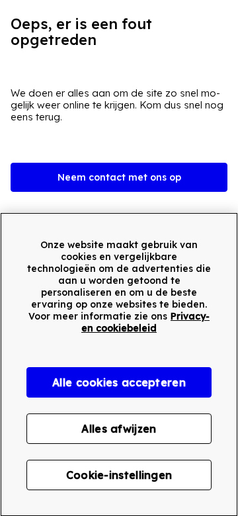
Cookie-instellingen (119, 475)
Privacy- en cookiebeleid (145, 322)
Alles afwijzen (118, 428)
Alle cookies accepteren (119, 382)
